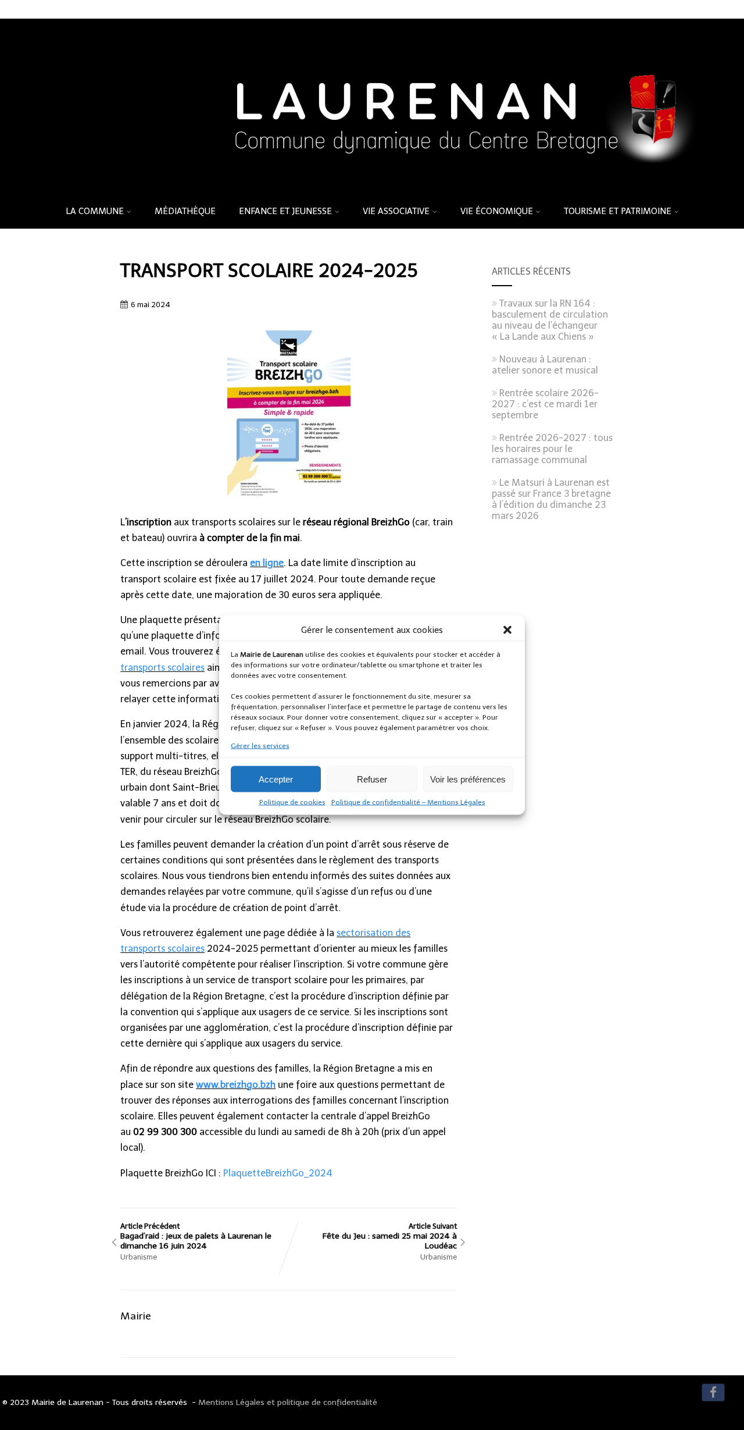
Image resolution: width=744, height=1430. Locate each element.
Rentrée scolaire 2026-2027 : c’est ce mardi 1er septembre (545, 404)
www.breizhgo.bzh (236, 1084)
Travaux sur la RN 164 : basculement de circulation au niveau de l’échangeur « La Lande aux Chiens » (550, 320)
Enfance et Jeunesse (285, 211)
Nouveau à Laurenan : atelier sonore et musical (545, 365)
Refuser (372, 779)
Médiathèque (185, 211)
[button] (507, 630)
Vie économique (496, 211)
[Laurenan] (372, 189)
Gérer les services (260, 746)
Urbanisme (138, 1257)
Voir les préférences (468, 779)
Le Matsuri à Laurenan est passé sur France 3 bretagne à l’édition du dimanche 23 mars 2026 (551, 499)
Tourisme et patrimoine (617, 211)
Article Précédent (195, 1236)
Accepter (276, 779)
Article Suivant (390, 1236)
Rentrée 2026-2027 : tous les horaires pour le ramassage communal (552, 448)
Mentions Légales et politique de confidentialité (287, 1402)
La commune (95, 211)
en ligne (267, 562)
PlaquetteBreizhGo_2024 (277, 1173)
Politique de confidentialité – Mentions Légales (408, 802)
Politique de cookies (292, 802)
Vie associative (396, 211)
